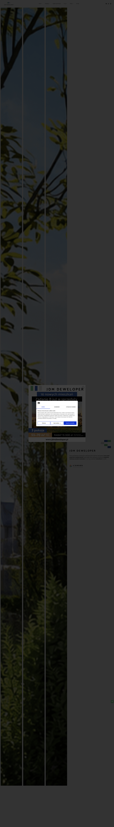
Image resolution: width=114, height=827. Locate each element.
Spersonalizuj (56, 423)
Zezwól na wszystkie (70, 423)
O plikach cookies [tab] (71, 406)
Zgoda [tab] (43, 406)
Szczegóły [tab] (57, 406)
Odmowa (44, 423)
